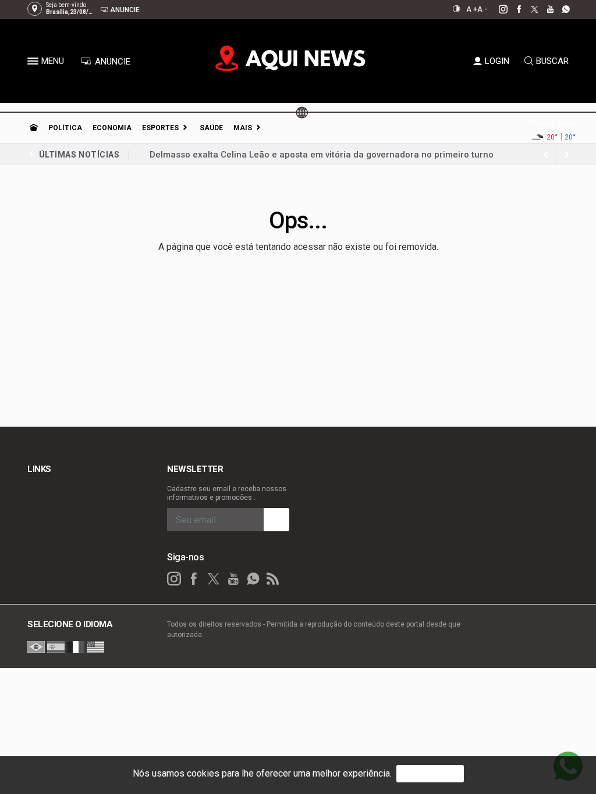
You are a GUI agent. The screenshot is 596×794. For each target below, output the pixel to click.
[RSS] (273, 578)
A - (482, 9)
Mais (242, 128)
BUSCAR (552, 61)
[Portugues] (36, 646)
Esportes (160, 128)
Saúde (211, 128)
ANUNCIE (111, 61)
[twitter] (528, 9)
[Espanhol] (56, 646)
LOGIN (497, 61)
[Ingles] (95, 646)
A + (471, 9)
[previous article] (566, 154)
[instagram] (497, 9)
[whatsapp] (559, 9)
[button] (34, 63)
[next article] (545, 154)
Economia (112, 128)
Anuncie (124, 10)
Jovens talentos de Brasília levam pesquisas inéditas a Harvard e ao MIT (300, 161)
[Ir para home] (33, 128)
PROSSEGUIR (430, 773)
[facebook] (512, 9)
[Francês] (75, 646)
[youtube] (544, 9)
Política (65, 128)
